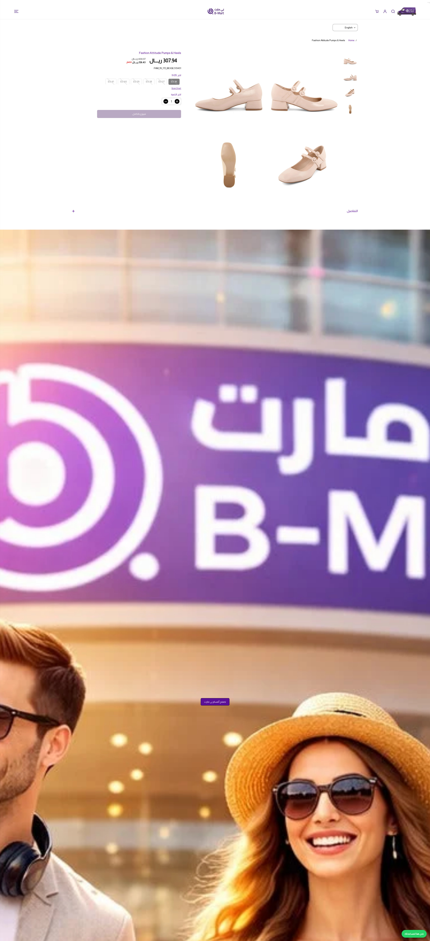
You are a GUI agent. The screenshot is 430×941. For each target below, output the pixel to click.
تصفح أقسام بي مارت (215, 701)
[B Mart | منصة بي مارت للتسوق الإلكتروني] (215, 11)
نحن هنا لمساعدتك (414, 933)
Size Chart (176, 88)
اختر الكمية (176, 94)
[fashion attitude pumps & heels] (304, 89)
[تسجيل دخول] (385, 11)
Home (351, 40)
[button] (15, 11)
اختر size (176, 75)
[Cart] (377, 11)
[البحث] (393, 11)
